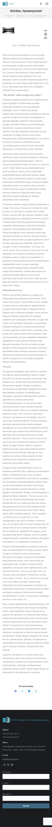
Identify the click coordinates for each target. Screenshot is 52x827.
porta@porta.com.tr (11, 759)
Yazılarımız (9, 30)
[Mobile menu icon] (46, 3)
